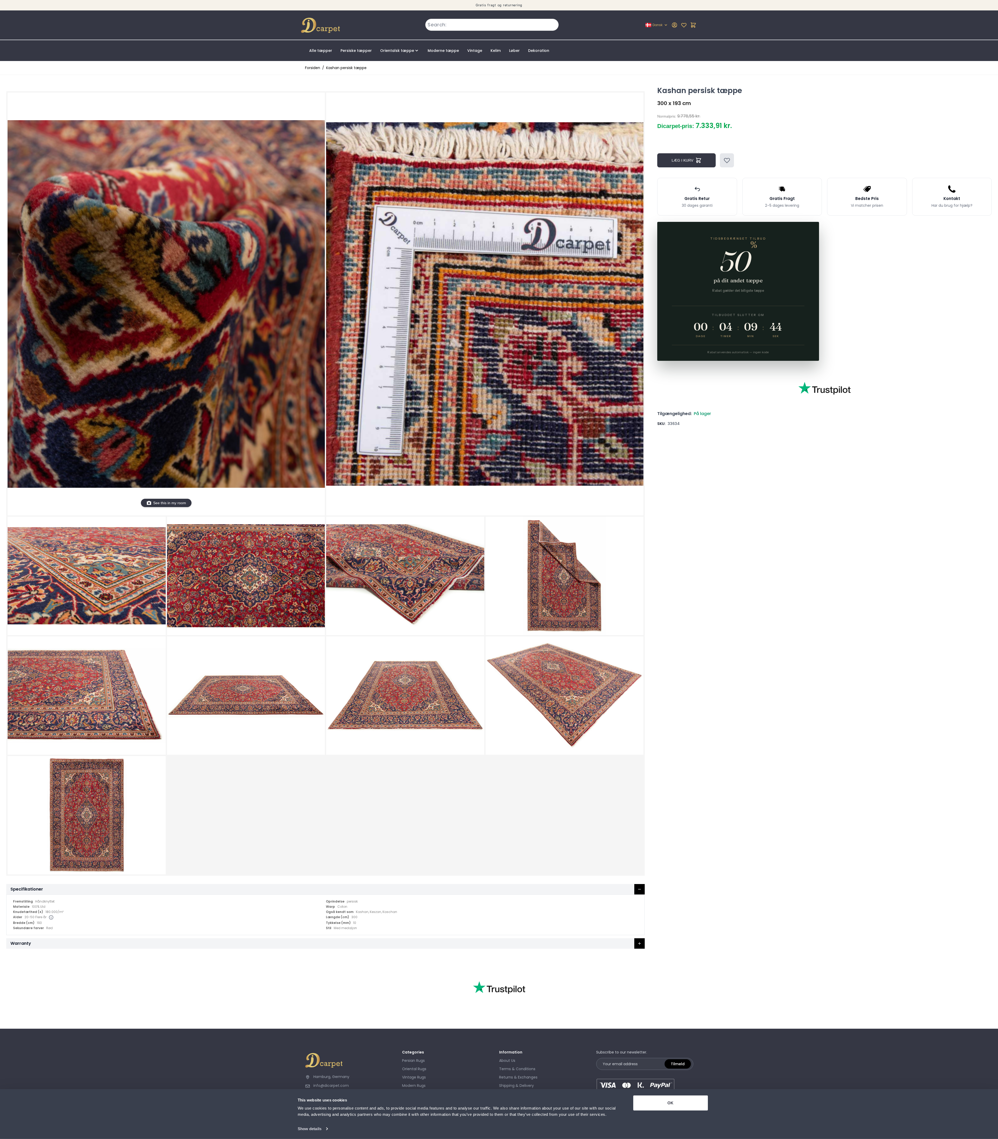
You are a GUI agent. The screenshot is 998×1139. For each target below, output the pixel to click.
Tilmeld (678, 1064)
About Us (507, 1060)
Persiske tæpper (356, 50)
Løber (514, 50)
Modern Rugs (414, 1085)
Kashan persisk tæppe (346, 67)
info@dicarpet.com (331, 1085)
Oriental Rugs (414, 1068)
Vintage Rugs (414, 1077)
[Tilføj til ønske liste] (727, 160)
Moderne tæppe (443, 50)
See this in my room (169, 503)
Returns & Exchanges (518, 1077)
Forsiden (312, 67)
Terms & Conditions (517, 1068)
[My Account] (674, 25)
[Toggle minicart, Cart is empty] (693, 25)
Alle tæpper (320, 50)
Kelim (496, 50)
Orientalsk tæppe (397, 50)
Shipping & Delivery (516, 1085)
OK (670, 1103)
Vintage (474, 50)
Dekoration (538, 50)
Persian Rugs (413, 1060)
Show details (309, 1128)
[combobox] (492, 25)
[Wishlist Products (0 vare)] (684, 25)
